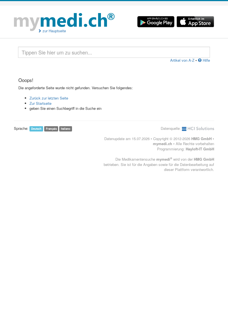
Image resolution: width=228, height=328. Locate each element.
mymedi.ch (162, 143)
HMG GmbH (201, 138)
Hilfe (206, 60)
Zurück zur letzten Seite (48, 98)
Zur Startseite (40, 103)
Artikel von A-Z (182, 60)
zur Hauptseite (53, 30)
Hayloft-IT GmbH (200, 148)
